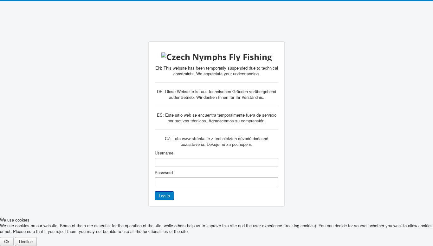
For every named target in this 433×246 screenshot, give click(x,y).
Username (164, 153)
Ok (7, 241)
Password (164, 172)
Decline (26, 241)
